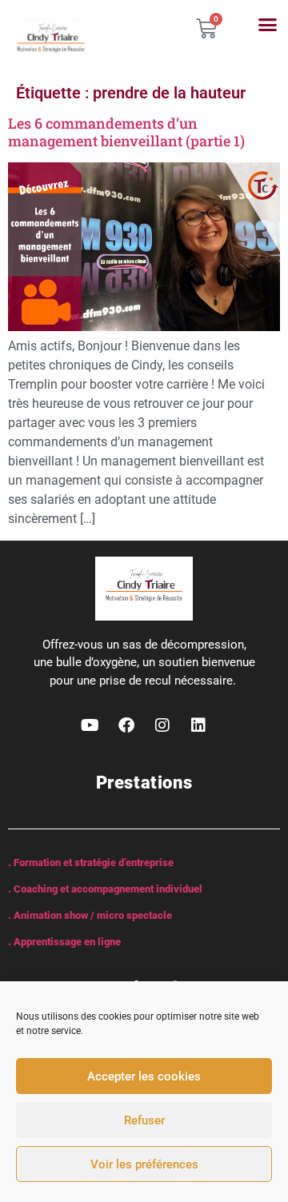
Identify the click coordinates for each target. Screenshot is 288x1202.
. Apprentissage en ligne (64, 942)
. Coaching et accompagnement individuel (105, 889)
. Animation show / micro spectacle (90, 915)
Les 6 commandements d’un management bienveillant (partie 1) (126, 132)
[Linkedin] (198, 725)
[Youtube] (90, 725)
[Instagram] (162, 725)
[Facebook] (126, 725)
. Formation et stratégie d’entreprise (91, 863)
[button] (268, 25)
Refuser (144, 1120)
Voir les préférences (144, 1164)
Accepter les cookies (144, 1076)
